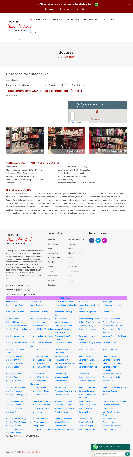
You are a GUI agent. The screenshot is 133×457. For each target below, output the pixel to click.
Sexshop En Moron (86, 356)
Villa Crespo (52, 276)
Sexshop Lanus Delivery (16, 387)
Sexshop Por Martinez (112, 426)
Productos (55, 19)
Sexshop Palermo (62, 422)
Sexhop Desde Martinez (40, 405)
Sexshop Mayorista (38, 395)
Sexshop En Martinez (39, 356)
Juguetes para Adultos (15, 305)
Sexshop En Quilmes (14, 363)
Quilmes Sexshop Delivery (89, 322)
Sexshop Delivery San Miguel (115, 336)
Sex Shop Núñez (61, 412)
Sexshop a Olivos (62, 395)
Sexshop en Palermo (111, 360)
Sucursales (71, 19)
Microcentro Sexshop (15, 312)
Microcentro (53, 253)
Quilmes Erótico (12, 322)
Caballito (51, 262)
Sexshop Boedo (12, 367)
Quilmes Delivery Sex (111, 319)
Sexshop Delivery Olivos (88, 329)
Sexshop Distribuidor (63, 343)
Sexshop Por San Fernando (41, 429)
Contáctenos (108, 19)
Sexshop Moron (109, 408)
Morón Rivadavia (75, 253)
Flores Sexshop (12, 302)
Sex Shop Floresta (86, 422)
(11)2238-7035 (22, 286)
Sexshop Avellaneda (111, 377)
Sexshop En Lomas (14, 356)
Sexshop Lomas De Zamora (114, 387)
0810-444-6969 (23, 290)
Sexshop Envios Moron (88, 367)
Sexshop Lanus (61, 381)
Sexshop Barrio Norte (112, 374)
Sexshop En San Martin (64, 363)
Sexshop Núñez (85, 419)
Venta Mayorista (90, 19)
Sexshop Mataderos (111, 391)
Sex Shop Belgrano (86, 426)
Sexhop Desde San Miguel (41, 401)
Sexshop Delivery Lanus (88, 326)
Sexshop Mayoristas (14, 401)
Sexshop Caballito (86, 360)
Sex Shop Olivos (12, 412)
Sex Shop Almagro (14, 433)
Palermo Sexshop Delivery (90, 319)
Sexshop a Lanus (110, 395)
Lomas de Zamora (76, 239)
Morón (71, 248)
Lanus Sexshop (36, 305)
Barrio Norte (53, 244)
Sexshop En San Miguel (112, 363)
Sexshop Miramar (86, 401)
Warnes (51, 280)
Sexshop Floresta (13, 377)
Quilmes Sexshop (37, 322)
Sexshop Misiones (13, 405)
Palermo (51, 239)
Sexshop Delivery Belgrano (90, 343)
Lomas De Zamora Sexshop (66, 305)
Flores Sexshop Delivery (64, 302)
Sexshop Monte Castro (39, 408)
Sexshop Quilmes (110, 429)
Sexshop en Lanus (37, 349)
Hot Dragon (83, 302)
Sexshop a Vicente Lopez (65, 391)
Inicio (29, 19)
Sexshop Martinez (86, 391)
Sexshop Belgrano (62, 367)
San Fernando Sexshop (40, 326)
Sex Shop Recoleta (14, 408)
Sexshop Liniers (61, 387)
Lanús (70, 258)
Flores (50, 271)
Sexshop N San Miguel (39, 419)
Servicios (40, 19)
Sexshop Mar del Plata (39, 391)
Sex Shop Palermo (86, 408)
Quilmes (71, 244)
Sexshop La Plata (13, 381)
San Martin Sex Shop (63, 326)
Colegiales (52, 285)
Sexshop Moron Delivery (16, 419)
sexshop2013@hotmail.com (24, 295)
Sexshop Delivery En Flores (41, 336)
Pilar (70, 276)
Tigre (70, 280)
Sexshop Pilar (60, 426)
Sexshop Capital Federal (40, 360)
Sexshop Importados (87, 377)
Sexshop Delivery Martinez (17, 329)
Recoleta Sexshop (110, 322)
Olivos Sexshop (61, 319)
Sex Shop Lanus (37, 422)
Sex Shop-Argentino (87, 405)
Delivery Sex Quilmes (87, 312)
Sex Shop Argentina (87, 429)
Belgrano (51, 248)
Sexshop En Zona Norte (40, 367)
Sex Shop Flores (37, 426)
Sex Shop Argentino (14, 429)
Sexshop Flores (85, 374)
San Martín (72, 267)
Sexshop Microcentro (63, 401)
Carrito (32, 33)
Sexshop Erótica (37, 374)
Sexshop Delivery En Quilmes (42, 329)
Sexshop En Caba (110, 343)
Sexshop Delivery (110, 349)
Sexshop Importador (63, 377)
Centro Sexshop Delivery (16, 326)
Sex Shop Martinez (111, 419)
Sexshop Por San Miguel (64, 429)
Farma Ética (35, 302)
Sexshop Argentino (87, 381)
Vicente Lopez (74, 271)
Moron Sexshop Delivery (40, 319)
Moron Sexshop (109, 312)
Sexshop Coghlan (62, 356)
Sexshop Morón (85, 412)
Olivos (70, 262)
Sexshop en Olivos (13, 360)
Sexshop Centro (109, 356)
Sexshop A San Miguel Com (17, 395)
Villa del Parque (54, 258)
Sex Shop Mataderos (63, 419)
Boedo (50, 267)
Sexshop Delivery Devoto (16, 343)
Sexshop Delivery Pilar (15, 336)
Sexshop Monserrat (63, 405)
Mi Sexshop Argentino (112, 305)
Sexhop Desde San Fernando (115, 401)
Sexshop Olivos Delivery (16, 422)
